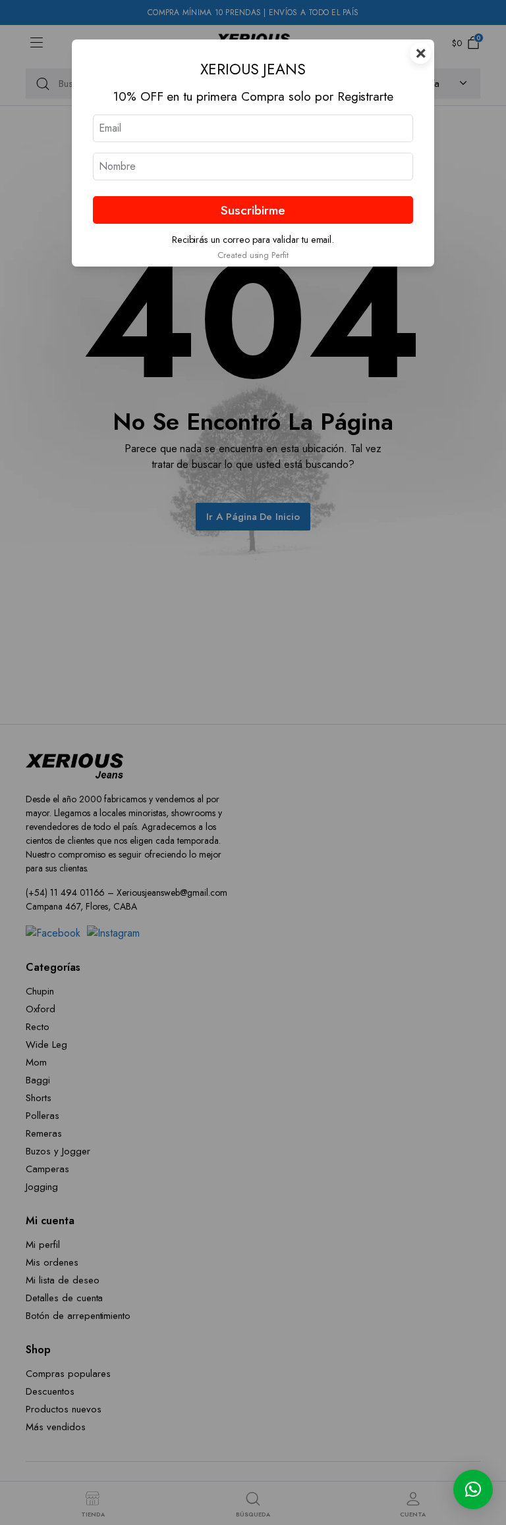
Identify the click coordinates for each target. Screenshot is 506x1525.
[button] (473, 1489)
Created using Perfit (253, 255)
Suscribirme (253, 210)
